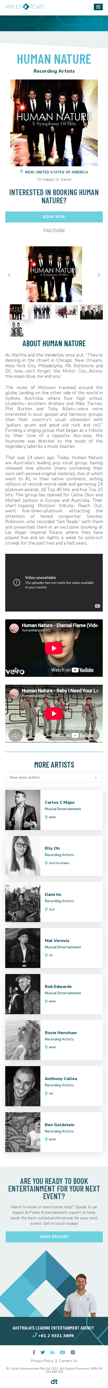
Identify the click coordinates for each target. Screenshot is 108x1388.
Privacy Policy (42, 1360)
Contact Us (68, 1360)
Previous (10, 275)
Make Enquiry (54, 1237)
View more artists (24, 777)
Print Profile (54, 230)
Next (97, 275)
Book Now (54, 217)
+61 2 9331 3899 (56, 1336)
